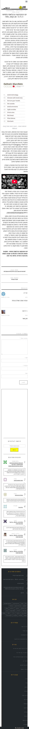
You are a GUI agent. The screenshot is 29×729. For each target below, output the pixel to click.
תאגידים (20, 615)
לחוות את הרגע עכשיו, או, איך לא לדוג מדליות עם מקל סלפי (14, 270)
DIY (26, 603)
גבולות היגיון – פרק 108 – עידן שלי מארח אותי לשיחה (16, 523)
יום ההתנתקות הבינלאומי (21, 639)
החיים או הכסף (16, 603)
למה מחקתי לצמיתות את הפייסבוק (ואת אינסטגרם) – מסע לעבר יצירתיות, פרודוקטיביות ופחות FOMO (15, 464)
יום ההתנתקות (10, 10)
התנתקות (25, 606)
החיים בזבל (20, 507)
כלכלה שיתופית (24, 608)
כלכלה (26, 716)
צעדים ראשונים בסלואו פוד (20, 657)
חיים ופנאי (25, 695)
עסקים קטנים (12, 610)
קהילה (26, 712)
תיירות (26, 699)
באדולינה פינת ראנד (19, 495)
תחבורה (26, 724)
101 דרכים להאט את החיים (20, 648)
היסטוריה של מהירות (22, 652)
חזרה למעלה (20, 728)
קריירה (13, 613)
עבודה (6, 608)
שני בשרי (25, 630)
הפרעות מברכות (20, 583)
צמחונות (18, 613)
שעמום (25, 615)
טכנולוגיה (11, 606)
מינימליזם (12, 608)
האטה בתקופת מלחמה (18, 480)
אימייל (25, 365)
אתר (26, 373)
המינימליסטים (24, 665)
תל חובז (22, 593)
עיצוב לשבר (24, 610)
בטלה (22, 603)
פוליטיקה (25, 720)
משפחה (26, 703)
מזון (27, 678)
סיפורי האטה (24, 669)
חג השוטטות (24, 635)
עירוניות (18, 610)
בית (27, 683)
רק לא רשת (25, 626)
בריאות (26, 708)
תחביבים (15, 615)
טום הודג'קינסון (18, 606)
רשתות (8, 613)
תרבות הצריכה (9, 615)
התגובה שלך (24, 338)
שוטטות (3, 613)
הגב (26, 297)
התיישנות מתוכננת (7, 603)
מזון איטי (17, 608)
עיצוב (26, 687)
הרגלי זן (25, 661)
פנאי (7, 610)
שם (26, 357)
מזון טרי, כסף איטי (14, 278)
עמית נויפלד (19, 10)
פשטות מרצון (24, 613)
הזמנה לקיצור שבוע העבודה (18, 575)
